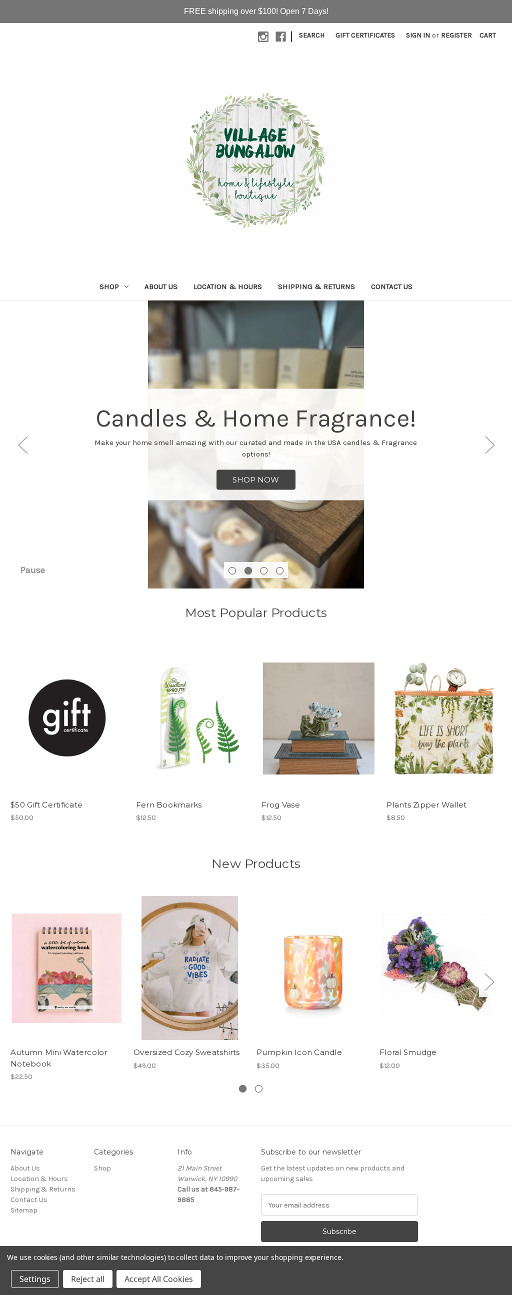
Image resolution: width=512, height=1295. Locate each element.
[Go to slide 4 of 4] (280, 570)
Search (311, 35)
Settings (35, 1279)
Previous (22, 445)
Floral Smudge (408, 1052)
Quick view (67, 710)
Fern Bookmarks (169, 805)
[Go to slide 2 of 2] (258, 1088)
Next (490, 445)
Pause (32, 570)
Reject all (87, 1279)
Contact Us (391, 286)
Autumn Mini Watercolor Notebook (59, 1058)
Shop (109, 286)
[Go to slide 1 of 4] (232, 570)
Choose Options (190, 977)
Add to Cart (67, 728)
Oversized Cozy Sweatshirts (187, 1052)
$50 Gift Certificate (46, 805)
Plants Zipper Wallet (426, 805)
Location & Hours (228, 286)
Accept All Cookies (158, 1279)
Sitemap (24, 1210)
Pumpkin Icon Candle (299, 1052)
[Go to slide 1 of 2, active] (242, 1088)
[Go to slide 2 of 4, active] (248, 570)
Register (456, 35)
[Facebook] (281, 37)
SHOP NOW (255, 479)
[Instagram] (263, 37)
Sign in (418, 35)
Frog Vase (281, 805)
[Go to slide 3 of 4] (264, 570)
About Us (161, 286)
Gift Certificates (365, 35)
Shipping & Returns (316, 286)
